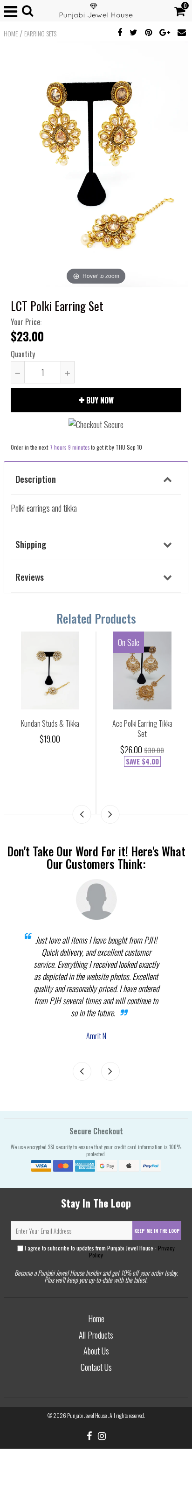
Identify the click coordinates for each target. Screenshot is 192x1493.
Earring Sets (40, 33)
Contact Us (96, 1367)
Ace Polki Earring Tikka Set (142, 729)
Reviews (29, 576)
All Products (96, 1335)
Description (35, 478)
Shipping (30, 543)
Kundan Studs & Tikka (50, 723)
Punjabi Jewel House (87, 1415)
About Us (96, 1351)
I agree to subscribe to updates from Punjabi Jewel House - (99, 1251)
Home (11, 33)
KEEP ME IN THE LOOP (157, 1230)
